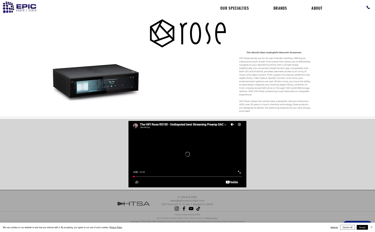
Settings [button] (334, 227)
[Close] (371, 227)
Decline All (347, 227)
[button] (280, 8)
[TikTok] (198, 208)
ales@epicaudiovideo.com (188, 200)
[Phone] (368, 7)
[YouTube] (191, 208)
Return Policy (212, 218)
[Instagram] (177, 208)
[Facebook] (184, 208)
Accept (362, 227)
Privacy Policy (115, 227)
